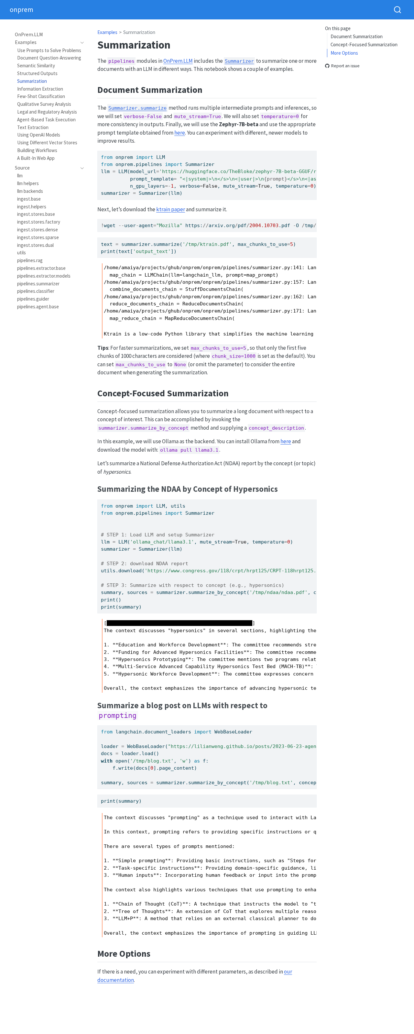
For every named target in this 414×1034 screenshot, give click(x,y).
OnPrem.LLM (178, 60)
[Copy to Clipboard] (313, 152)
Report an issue (345, 66)
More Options (344, 53)
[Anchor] (208, 89)
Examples (107, 32)
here (179, 132)
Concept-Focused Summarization (364, 44)
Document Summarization (357, 36)
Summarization (139, 32)
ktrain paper (170, 209)
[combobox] (397, 9)
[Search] (397, 9)
